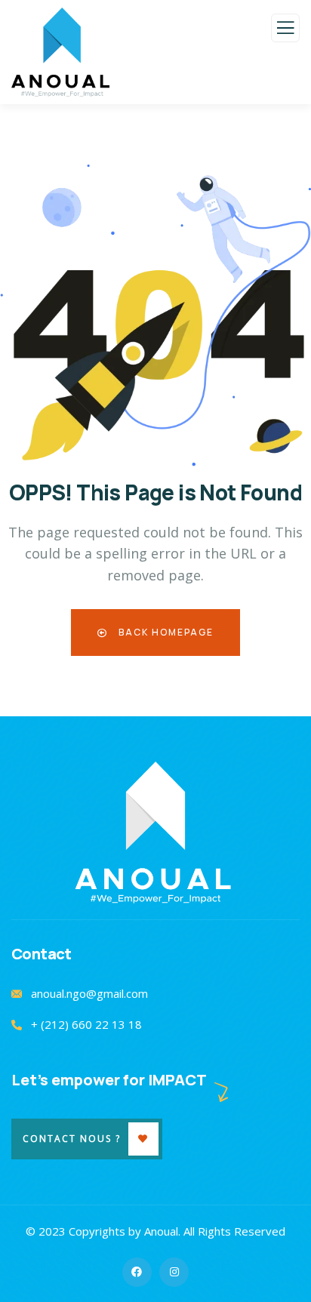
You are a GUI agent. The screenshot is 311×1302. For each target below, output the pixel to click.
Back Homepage (164, 632)
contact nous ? (72, 1138)
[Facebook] (137, 1272)
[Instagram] (174, 1272)
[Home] (156, 833)
